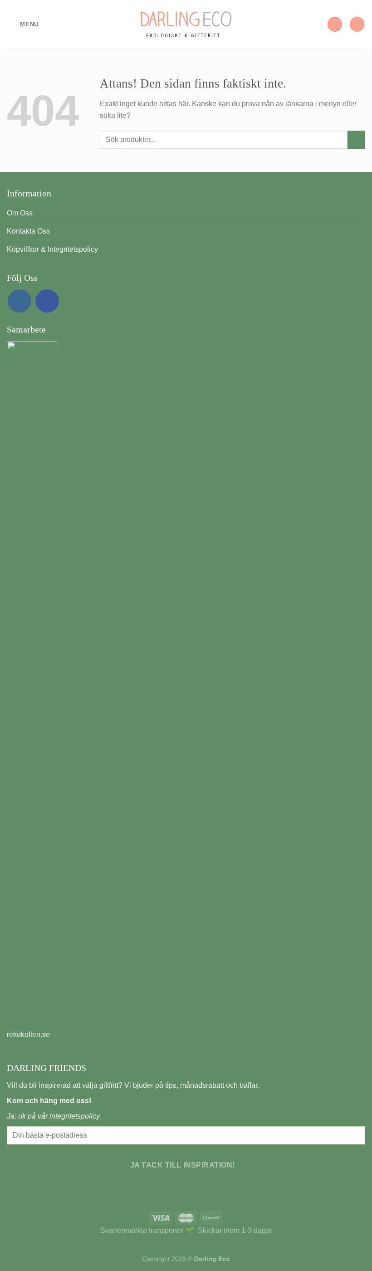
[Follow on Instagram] (19, 301)
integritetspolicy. (75, 1116)
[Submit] (356, 139)
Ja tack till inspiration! (182, 1165)
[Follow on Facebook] (47, 301)
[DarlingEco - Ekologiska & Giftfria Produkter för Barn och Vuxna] (186, 24)
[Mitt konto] (335, 24)
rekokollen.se (28, 1034)
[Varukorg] (357, 24)
